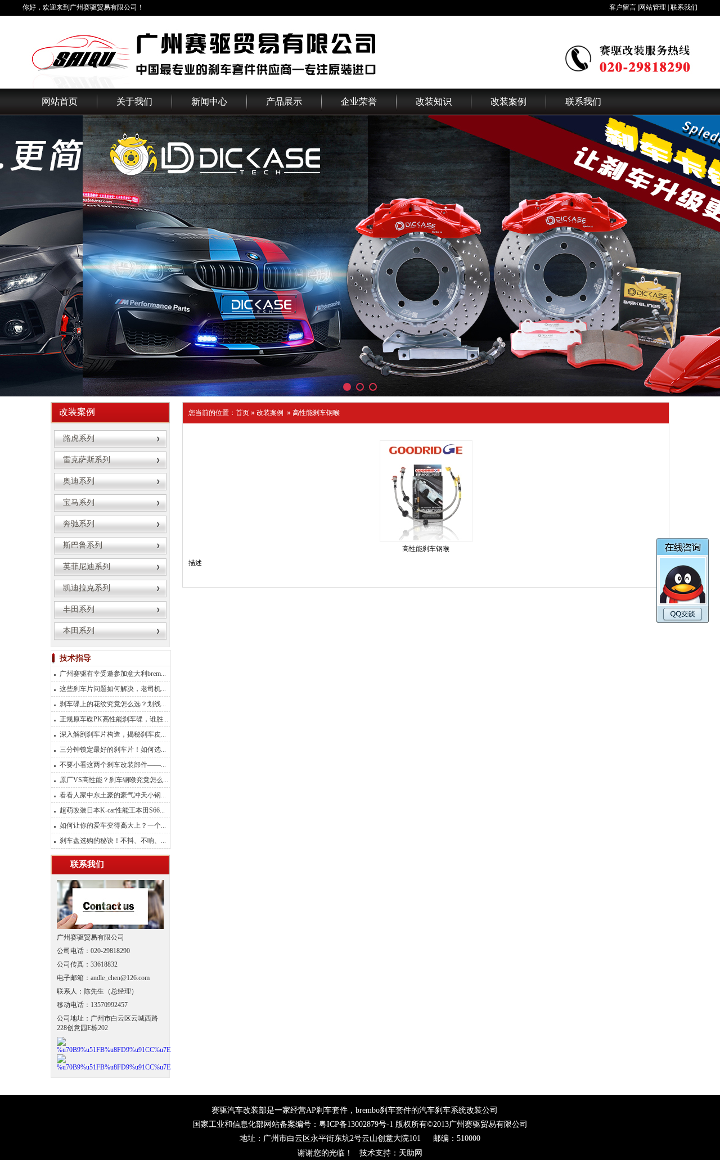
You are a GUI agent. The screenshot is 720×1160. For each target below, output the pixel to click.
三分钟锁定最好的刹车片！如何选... (113, 749)
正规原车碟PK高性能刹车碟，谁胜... (114, 719)
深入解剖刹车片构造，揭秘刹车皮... (113, 734)
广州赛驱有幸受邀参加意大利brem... (113, 674)
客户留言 (622, 7)
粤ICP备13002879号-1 (356, 1124)
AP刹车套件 (327, 1110)
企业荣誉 (359, 101)
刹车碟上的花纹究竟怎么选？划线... (113, 704)
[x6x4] (360, 255)
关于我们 (134, 101)
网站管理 (652, 7)
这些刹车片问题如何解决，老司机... (113, 689)
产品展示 (284, 101)
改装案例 (508, 101)
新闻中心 (209, 101)
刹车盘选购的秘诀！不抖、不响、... (113, 841)
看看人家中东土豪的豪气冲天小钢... (113, 795)
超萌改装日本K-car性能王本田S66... (112, 810)
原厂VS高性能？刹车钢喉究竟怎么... (114, 780)
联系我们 (684, 7)
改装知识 (434, 101)
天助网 (410, 1153)
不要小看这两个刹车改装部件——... (113, 765)
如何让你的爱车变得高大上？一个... (113, 825)
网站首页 (60, 101)
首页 (242, 413)
